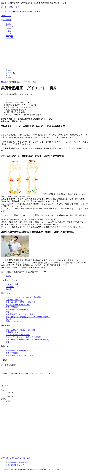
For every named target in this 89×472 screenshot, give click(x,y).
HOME (8, 24)
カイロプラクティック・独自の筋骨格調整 (23, 297)
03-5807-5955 (6, 16)
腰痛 (7, 312)
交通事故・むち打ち (14, 300)
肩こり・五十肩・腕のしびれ (18, 305)
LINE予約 (10, 287)
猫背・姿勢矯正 (12, 307)
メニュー (9, 31)
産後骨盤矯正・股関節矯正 (17, 309)
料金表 (8, 29)
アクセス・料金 (12, 284)
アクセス (9, 26)
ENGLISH (10, 38)
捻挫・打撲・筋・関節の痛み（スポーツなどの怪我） (28, 317)
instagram (9, 36)
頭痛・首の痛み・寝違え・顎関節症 (20, 302)
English (8, 289)
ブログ (8, 33)
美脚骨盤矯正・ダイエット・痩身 (19, 314)
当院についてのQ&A (14, 321)
